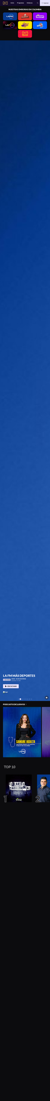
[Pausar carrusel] (47, 698)
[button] (37, 3)
